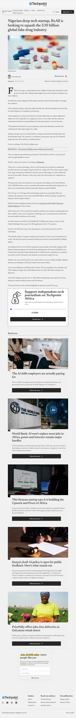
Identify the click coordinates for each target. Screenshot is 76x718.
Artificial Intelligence (57, 81)
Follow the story (35, 390)
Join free (36, 678)
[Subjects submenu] (29, 10)
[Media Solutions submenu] (23, 13)
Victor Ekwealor (16, 77)
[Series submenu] (35, 10)
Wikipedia (40, 162)
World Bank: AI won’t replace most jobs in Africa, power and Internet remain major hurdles (38, 437)
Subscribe (66, 12)
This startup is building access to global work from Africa (35, 149)
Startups (65, 81)
